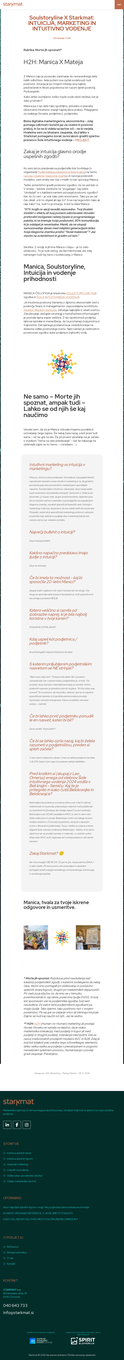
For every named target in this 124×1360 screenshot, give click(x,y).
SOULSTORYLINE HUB (81, 293)
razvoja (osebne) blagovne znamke (46, 176)
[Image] (41, 1341)
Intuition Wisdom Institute (40, 310)
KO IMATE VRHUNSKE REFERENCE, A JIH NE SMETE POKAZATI (38, 1213)
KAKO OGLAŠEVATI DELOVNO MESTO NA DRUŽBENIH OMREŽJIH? (40, 1219)
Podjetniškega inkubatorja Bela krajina (61, 172)
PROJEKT (82, 140)
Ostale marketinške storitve (21, 1181)
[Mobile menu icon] (119, 4)
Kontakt (11, 1263)
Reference (13, 1246)
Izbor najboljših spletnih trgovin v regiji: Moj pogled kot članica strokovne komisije (46, 1207)
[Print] (62, 937)
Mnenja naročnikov (17, 1252)
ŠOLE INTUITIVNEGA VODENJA (58, 297)
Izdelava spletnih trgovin (20, 1158)
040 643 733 (15, 1305)
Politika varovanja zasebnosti (81, 1355)
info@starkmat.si (18, 1312)
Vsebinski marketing (17, 1164)
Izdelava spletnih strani (19, 1153)
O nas (10, 1258)
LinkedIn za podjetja (17, 1170)
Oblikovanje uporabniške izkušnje (25, 1175)
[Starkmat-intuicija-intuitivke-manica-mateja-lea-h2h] (36, 937)
